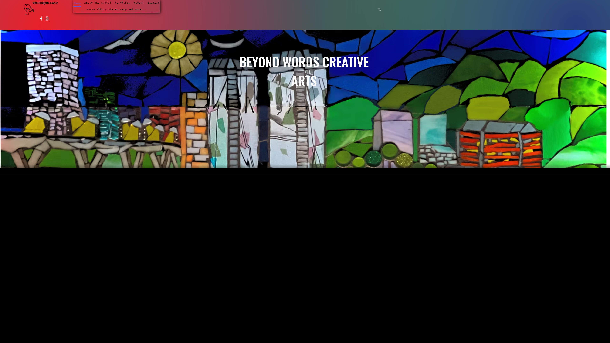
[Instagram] (47, 18)
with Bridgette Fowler (45, 2)
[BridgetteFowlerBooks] (41, 18)
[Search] (379, 9)
